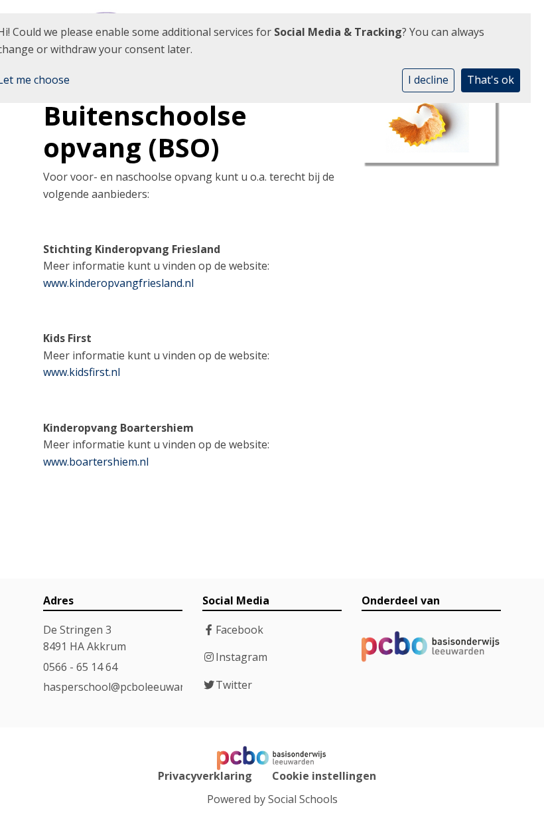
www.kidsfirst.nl (81, 372)
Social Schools (303, 799)
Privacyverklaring (205, 776)
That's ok (490, 79)
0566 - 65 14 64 (80, 667)
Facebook (239, 629)
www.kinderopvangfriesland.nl (118, 283)
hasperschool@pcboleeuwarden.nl (128, 687)
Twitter (234, 685)
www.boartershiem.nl (96, 461)
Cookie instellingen (324, 776)
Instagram (241, 657)
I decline (428, 79)
